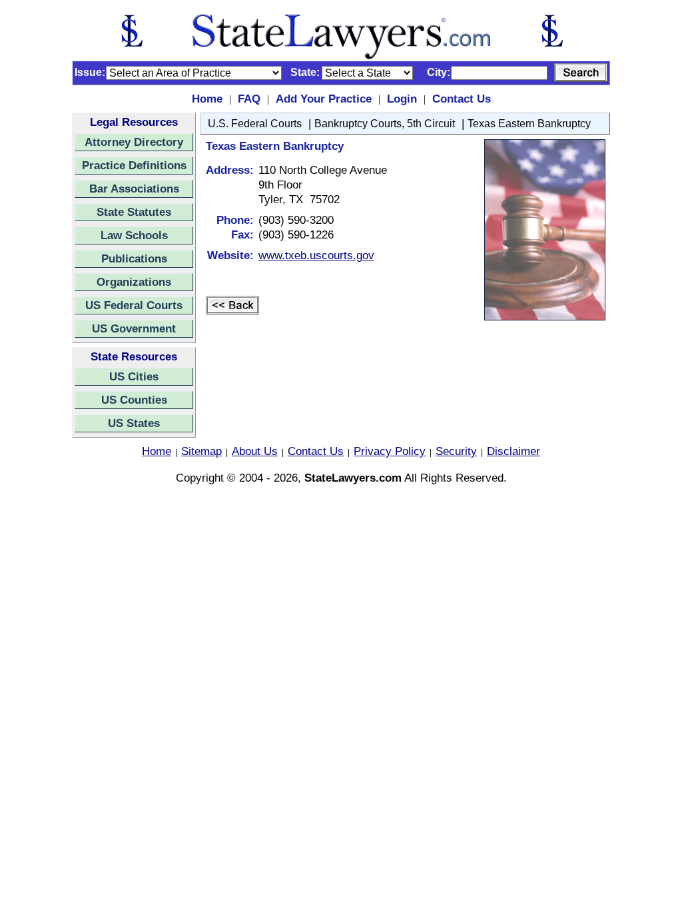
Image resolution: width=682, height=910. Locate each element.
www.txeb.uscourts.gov (316, 255)
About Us (255, 451)
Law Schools (134, 235)
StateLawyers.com (353, 477)
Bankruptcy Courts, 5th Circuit (384, 123)
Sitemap (201, 451)
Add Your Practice (324, 98)
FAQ (249, 98)
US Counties (134, 399)
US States (134, 423)
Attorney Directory (134, 142)
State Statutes (134, 212)
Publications (134, 258)
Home (207, 98)
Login (402, 98)
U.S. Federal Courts (255, 123)
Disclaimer (513, 451)
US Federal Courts (133, 305)
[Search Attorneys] (580, 72)
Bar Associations (134, 188)
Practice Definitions (134, 165)
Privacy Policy (390, 451)
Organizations (134, 281)
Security (456, 451)
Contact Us (461, 98)
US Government (134, 328)
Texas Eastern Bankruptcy (529, 123)
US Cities (134, 376)
